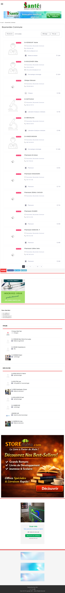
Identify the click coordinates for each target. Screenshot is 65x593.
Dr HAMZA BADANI (30, 136)
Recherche (10, 33)
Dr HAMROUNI (15, 405)
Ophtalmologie (17, 375)
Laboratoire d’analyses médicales (36, 111)
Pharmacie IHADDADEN (32, 174)
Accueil (1, 22)
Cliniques (30, 93)
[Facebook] (31, 589)
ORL (14, 349)
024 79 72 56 (29, 179)
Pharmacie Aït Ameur (31, 155)
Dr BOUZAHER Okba (31, 61)
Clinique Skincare (29, 80)
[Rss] (30, 589)
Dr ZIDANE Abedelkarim (18, 347)
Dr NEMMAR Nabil (16, 355)
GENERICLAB (15, 413)
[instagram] (34, 589)
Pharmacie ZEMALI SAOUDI (33, 192)
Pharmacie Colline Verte (32, 248)
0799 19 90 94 (30, 67)
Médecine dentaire (32, 55)
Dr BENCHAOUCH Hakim (18, 373)
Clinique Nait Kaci (16, 331)
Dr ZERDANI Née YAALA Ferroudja (21, 339)
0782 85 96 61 (30, 86)
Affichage (44, 33)
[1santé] (32, 5)
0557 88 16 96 (30, 254)
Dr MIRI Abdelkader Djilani (19, 389)
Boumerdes (29, 46)
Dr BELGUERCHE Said (17, 397)
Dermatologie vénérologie (34, 74)
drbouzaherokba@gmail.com (33, 69)
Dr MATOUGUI (29, 99)
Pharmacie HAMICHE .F (32, 230)
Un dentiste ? (6, 314)
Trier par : (54, 33)
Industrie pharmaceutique (20, 415)
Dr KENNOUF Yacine (31, 42)
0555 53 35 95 (30, 123)
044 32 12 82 (29, 235)
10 (37, 266)
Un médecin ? (6, 313)
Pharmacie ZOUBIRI (30, 211)
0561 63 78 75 (30, 105)
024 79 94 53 (29, 161)
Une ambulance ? (7, 317)
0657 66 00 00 (30, 142)
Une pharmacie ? (7, 316)
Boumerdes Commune (38, 46)
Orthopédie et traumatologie (21, 383)
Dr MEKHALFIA (29, 118)
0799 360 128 (29, 48)
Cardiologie (16, 357)
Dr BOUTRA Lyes (16, 381)
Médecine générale (18, 341)
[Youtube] (33, 589)
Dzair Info (35, 587)
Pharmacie (31, 168)
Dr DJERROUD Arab (16, 421)
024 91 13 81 (29, 217)
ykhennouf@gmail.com (32, 51)
